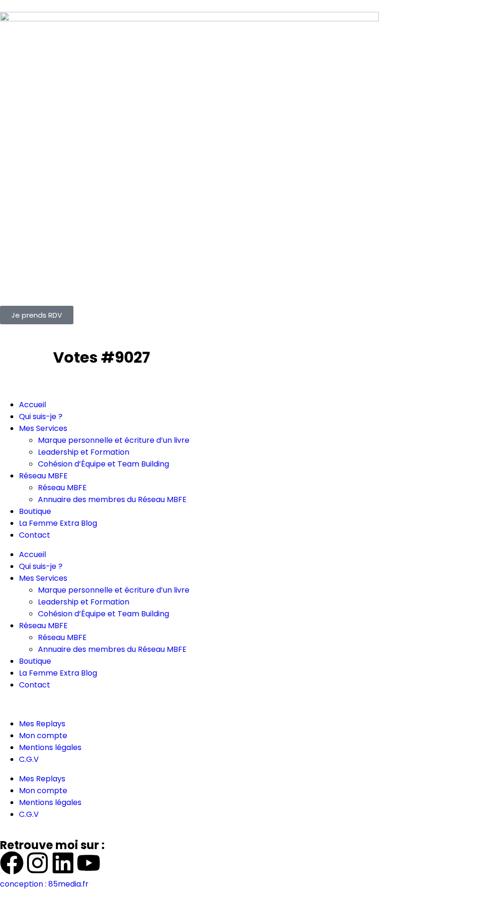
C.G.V (29, 759)
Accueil (32, 404)
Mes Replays (42, 723)
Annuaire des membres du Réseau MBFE (112, 499)
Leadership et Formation (83, 452)
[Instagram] (37, 863)
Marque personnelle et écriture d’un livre (113, 440)
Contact (34, 535)
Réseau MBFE (43, 475)
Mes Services (43, 428)
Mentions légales (50, 747)
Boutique (35, 511)
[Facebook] (12, 863)
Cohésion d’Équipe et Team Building (103, 463)
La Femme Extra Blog (58, 523)
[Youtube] (88, 863)
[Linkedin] (63, 863)
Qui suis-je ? (41, 416)
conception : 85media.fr (44, 884)
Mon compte (43, 735)
